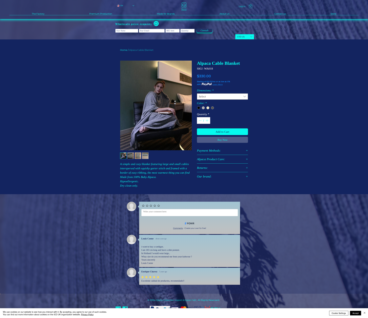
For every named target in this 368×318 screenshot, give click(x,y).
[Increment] (207, 120)
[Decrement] (199, 120)
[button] (250, 6)
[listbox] (244, 36)
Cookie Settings (339, 313)
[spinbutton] (203, 120)
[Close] (364, 313)
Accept (355, 313)
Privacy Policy (87, 314)
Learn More (217, 84)
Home (123, 50)
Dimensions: (205, 90)
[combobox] (222, 96)
